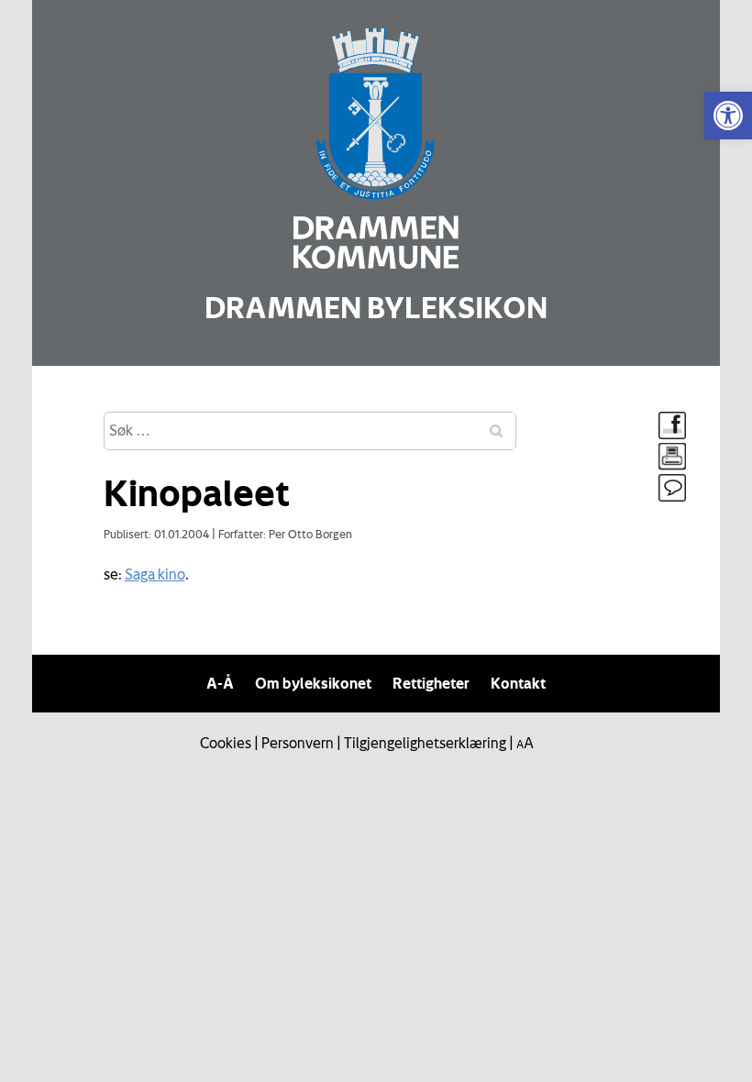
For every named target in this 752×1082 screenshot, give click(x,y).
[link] (728, 115)
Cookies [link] (225, 742)
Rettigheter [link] (431, 683)
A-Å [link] (220, 683)
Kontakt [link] (518, 683)
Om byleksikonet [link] (313, 683)
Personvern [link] (297, 742)
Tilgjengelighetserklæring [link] (425, 742)
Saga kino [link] (155, 574)
